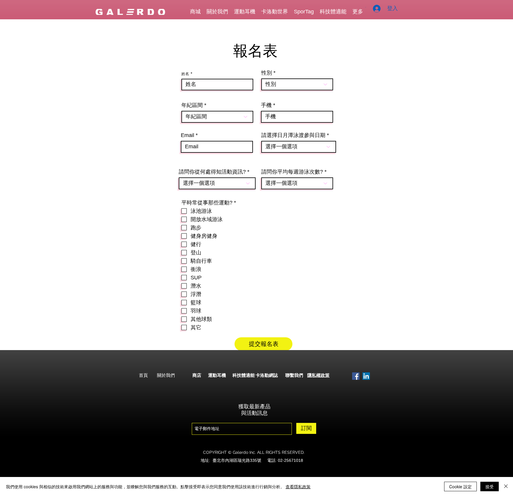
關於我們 (166, 375)
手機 (266, 105)
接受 (489, 486)
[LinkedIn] (366, 376)
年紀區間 (192, 105)
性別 (266, 72)
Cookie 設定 (460, 486)
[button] (365, 7)
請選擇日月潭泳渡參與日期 (293, 135)
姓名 (185, 74)
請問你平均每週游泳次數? (292, 171)
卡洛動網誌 (267, 375)
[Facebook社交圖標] (356, 376)
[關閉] (505, 486)
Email (187, 135)
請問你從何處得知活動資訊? (212, 171)
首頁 (143, 375)
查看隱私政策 (298, 486)
